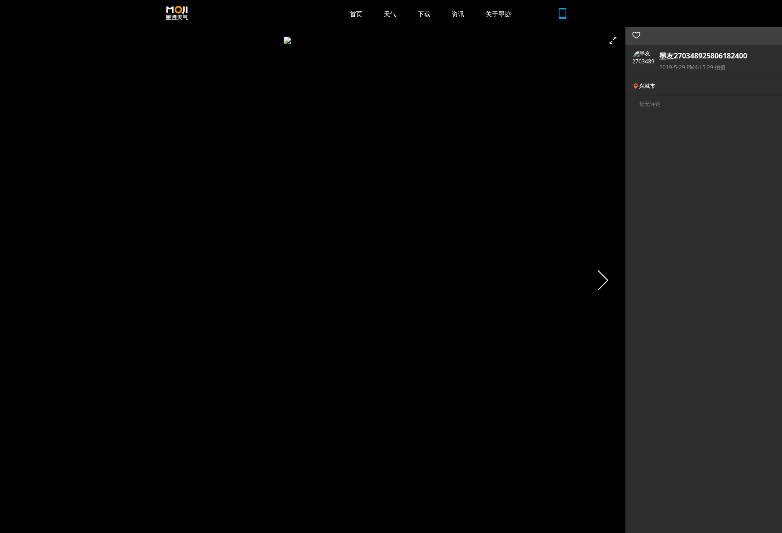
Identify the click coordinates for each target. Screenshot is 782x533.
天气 (390, 14)
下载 (424, 14)
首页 (356, 14)
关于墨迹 (498, 14)
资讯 (458, 14)
